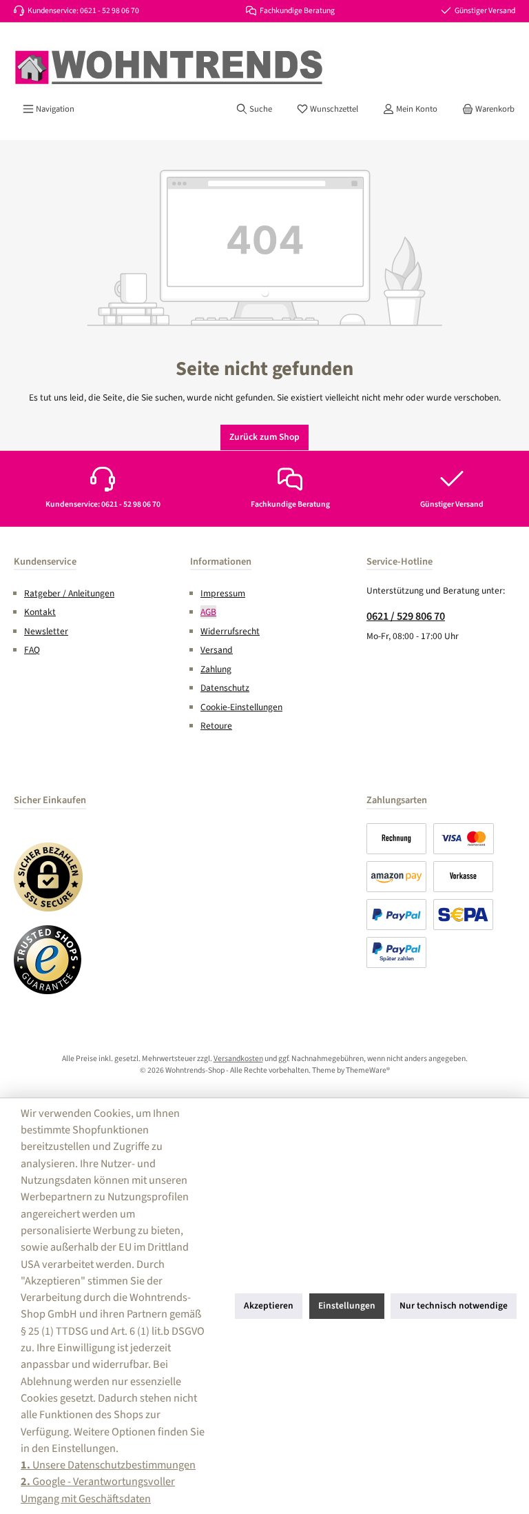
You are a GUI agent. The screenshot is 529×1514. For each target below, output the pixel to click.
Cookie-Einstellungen (241, 707)
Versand (216, 649)
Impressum (222, 593)
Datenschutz (224, 687)
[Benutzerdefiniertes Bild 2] (48, 959)
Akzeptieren (268, 1305)
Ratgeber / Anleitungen (69, 593)
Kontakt (40, 611)
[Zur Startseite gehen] (169, 67)
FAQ (32, 649)
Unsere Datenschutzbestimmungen (108, 1465)
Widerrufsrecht (230, 631)
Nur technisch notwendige (454, 1305)
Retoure (216, 725)
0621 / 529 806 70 (405, 616)
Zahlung (215, 669)
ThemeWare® (368, 1070)
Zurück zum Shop (264, 436)
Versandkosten (238, 1058)
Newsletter (46, 631)
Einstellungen (346, 1305)
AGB (208, 611)
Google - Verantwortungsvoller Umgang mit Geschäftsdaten (98, 1489)
